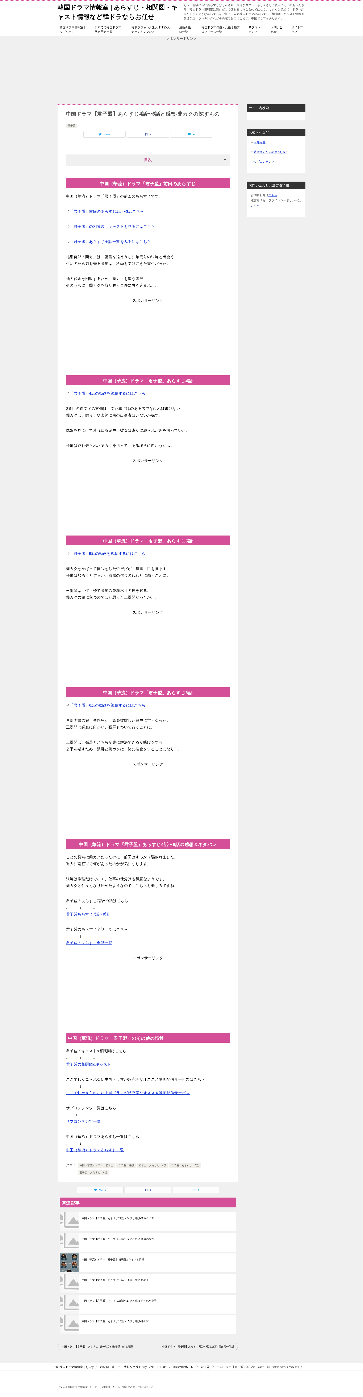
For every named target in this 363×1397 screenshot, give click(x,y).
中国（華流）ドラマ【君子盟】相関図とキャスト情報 (113, 1259)
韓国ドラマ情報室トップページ (73, 29)
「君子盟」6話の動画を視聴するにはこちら (107, 705)
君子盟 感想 (126, 1165)
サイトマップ (297, 29)
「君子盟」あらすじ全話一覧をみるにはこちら (110, 242)
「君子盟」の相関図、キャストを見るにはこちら (112, 226)
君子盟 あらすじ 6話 (93, 1172)
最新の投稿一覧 (185, 29)
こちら (272, 195)
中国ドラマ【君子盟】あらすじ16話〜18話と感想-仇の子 (115, 1280)
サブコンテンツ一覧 (83, 1121)
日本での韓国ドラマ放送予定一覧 (108, 29)
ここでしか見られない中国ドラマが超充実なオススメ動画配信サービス (128, 1093)
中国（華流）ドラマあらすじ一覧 (95, 1150)
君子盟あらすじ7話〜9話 (87, 914)
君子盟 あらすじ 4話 (152, 1165)
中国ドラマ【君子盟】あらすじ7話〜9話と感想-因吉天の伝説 (198, 1346)
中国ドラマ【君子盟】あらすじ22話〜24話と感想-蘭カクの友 (118, 1218)
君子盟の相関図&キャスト (88, 1064)
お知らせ (260, 142)
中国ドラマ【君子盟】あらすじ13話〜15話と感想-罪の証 (115, 1321)
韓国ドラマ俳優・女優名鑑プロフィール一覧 (220, 29)
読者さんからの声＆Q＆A (270, 152)
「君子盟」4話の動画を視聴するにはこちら (107, 393)
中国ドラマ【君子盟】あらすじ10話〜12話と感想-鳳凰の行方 (118, 1238)
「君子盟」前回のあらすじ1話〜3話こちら (107, 211)
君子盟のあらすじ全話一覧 (89, 943)
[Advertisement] (181, 70)
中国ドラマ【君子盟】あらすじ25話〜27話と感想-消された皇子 (119, 1300)
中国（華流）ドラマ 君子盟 (96, 1165)
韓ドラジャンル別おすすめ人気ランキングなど (151, 29)
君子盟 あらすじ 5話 (185, 1165)
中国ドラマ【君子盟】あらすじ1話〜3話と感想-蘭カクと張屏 (98, 1346)
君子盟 (71, 125)
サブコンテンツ (254, 29)
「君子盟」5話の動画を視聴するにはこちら (107, 553)
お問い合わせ (277, 29)
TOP (112, 1367)
